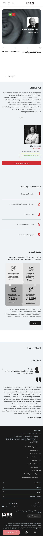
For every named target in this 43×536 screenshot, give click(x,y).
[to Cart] (9, 3)
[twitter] (13, 506)
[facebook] (17, 506)
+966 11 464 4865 (33, 443)
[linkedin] (5, 506)
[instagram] (9, 506)
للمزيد (21, 117)
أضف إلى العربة (9, 532)
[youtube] (3, 506)
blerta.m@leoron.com (29, 151)
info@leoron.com (36, 506)
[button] (21, 482)
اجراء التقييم (35, 323)
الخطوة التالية (12, 76)
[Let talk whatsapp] (26, 532)
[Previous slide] (3, 368)
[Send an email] (35, 532)
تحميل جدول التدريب (34, 516)
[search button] (14, 3)
